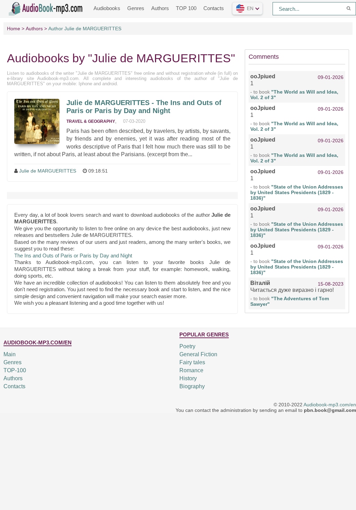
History (188, 378)
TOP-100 (14, 370)
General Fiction (198, 354)
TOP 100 (186, 8)
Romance (191, 370)
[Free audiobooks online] (47, 8)
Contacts (213, 8)
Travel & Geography (90, 121)
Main (9, 354)
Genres (135, 8)
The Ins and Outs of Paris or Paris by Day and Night (73, 255)
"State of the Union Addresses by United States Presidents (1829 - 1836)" (296, 192)
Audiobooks (107, 8)
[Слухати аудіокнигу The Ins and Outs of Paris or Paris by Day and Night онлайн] (36, 121)
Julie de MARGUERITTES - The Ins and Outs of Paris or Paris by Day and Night (143, 106)
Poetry (187, 346)
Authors (160, 8)
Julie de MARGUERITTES (47, 171)
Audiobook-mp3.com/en (330, 404)
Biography (192, 386)
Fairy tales (192, 362)
